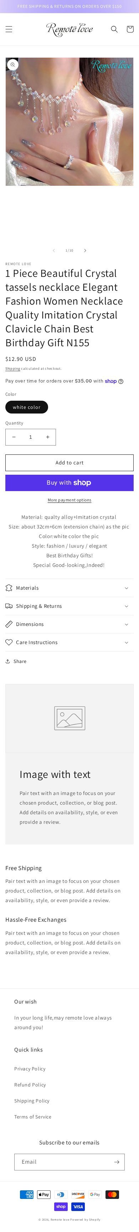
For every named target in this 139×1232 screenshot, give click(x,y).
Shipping (12, 368)
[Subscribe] (116, 1162)
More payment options (70, 499)
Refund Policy (30, 1084)
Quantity (14, 423)
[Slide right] (85, 250)
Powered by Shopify (85, 1219)
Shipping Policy (32, 1100)
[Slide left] (54, 250)
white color (27, 407)
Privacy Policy (29, 1068)
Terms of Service (33, 1116)
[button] (9, 29)
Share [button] (20, 661)
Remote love (60, 1219)
